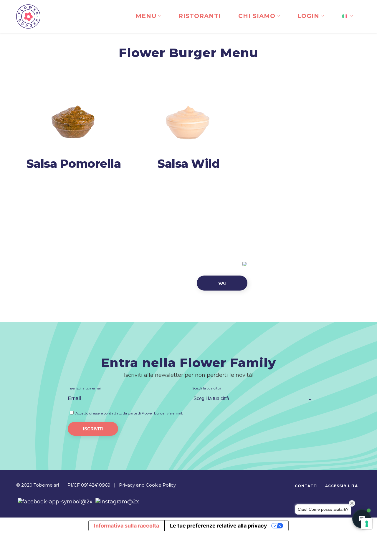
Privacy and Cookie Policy (147, 485)
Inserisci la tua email (85, 388)
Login (308, 15)
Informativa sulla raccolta (126, 526)
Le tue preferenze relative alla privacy (218, 526)
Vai (222, 283)
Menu (146, 15)
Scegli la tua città (206, 388)
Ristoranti (199, 15)
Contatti (306, 486)
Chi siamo (256, 15)
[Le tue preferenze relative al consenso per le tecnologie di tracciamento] (366, 523)
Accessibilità (341, 486)
